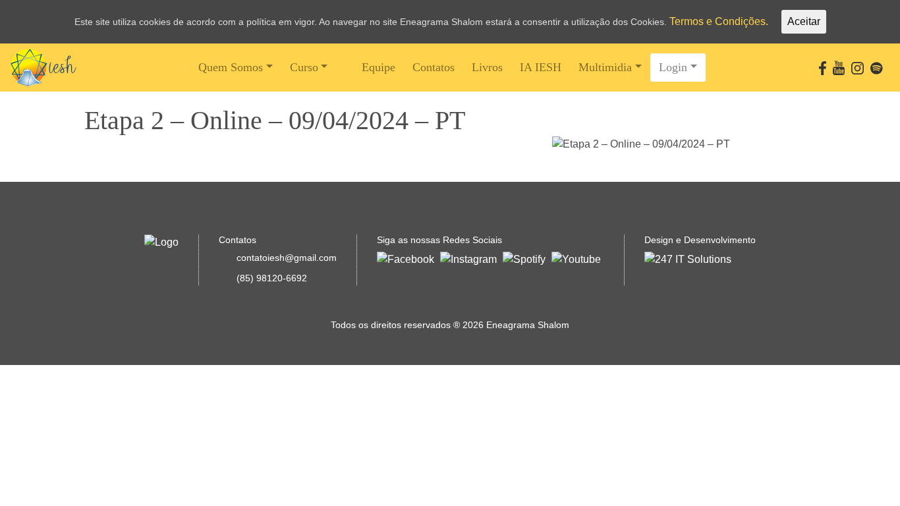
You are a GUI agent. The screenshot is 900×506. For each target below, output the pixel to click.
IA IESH (540, 67)
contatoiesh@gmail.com (287, 257)
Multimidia (605, 67)
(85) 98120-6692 (272, 278)
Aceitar (803, 21)
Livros (487, 67)
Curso (304, 67)
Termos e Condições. (718, 21)
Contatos (433, 67)
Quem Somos (230, 67)
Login (673, 67)
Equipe (378, 67)
